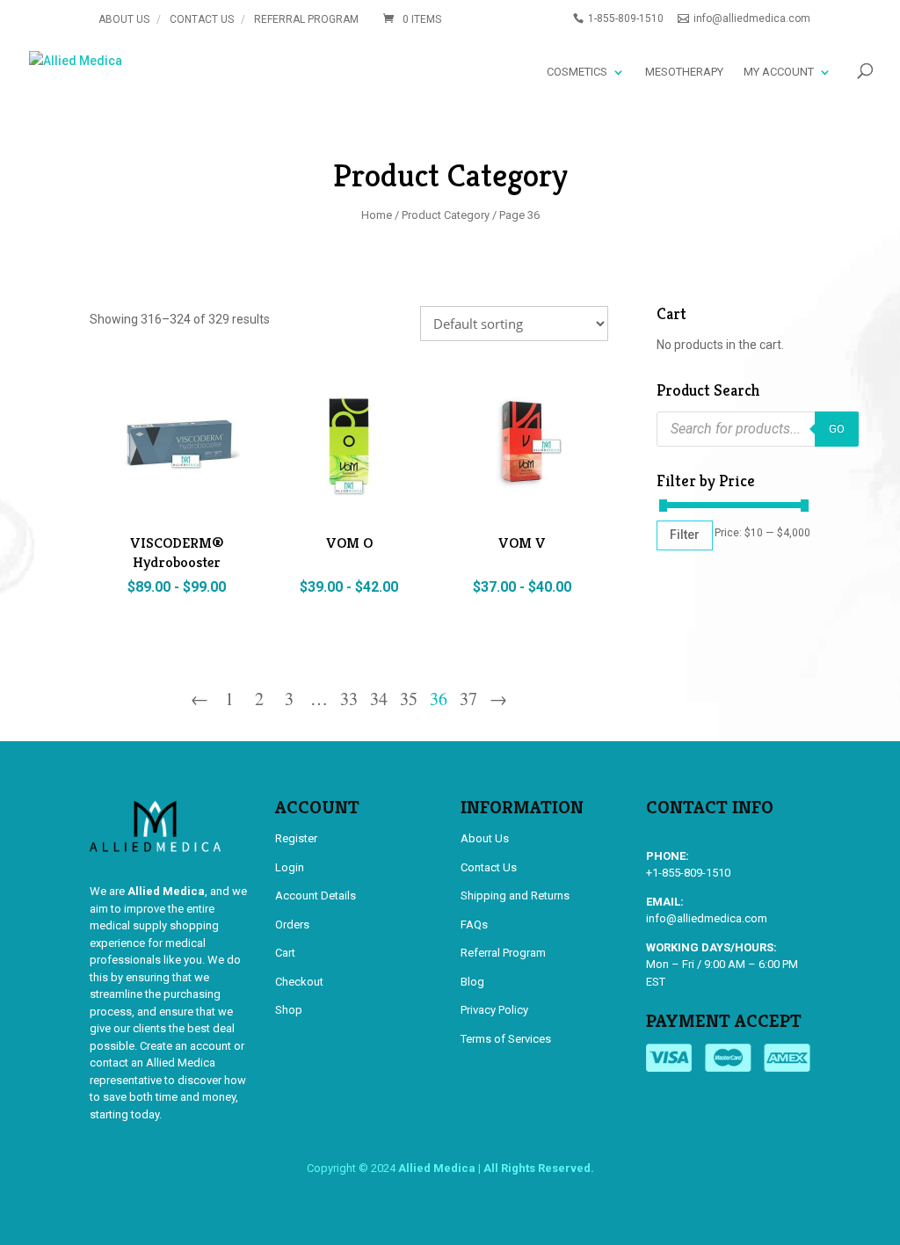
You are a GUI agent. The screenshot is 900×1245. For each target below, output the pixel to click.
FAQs (474, 924)
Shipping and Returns (515, 895)
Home (376, 215)
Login (289, 867)
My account (779, 71)
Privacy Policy (494, 1009)
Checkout (299, 981)
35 (408, 700)
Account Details (315, 895)
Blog (472, 981)
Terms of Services (506, 1038)
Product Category (446, 215)
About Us (123, 19)
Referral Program (306, 19)
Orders (292, 924)
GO (837, 428)
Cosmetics (577, 71)
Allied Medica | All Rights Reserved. (496, 1168)
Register (296, 838)
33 (349, 700)
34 (379, 700)
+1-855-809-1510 (688, 872)
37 (468, 700)
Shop (288, 1009)
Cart (285, 952)
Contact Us (202, 19)
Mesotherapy (684, 71)
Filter (685, 535)
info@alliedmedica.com (706, 918)
